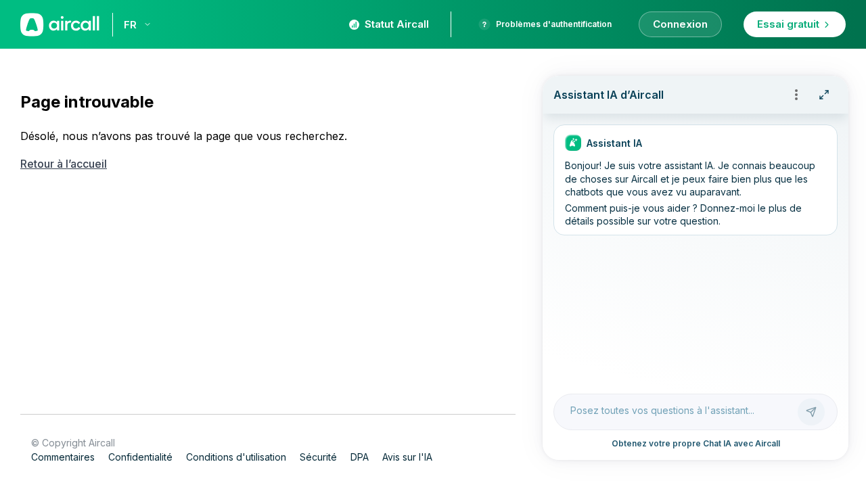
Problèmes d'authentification (554, 24)
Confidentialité (140, 457)
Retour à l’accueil (63, 163)
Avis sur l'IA (407, 457)
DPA (359, 457)
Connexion (680, 24)
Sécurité (318, 457)
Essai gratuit (788, 24)
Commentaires (63, 457)
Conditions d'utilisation (236, 457)
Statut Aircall (397, 24)
